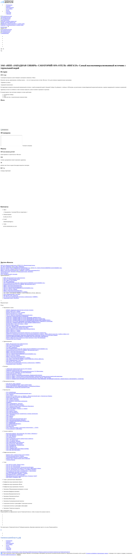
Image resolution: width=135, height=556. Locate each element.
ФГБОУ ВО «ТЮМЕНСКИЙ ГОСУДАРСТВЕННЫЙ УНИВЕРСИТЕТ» (23, 317)
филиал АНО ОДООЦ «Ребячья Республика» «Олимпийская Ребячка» (23, 386)
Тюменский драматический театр (14, 370)
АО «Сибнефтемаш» (11, 392)
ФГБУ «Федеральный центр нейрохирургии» (14, 277)
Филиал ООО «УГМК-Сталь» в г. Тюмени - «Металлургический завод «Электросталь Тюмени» (29, 396)
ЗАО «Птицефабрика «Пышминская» (15, 445)
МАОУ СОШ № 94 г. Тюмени (13, 311)
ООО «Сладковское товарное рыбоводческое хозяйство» (19, 438)
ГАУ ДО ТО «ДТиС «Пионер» (13, 383)
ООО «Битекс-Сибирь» (11, 411)
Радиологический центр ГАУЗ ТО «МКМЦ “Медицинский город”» (19, 284)
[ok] (4, 38)
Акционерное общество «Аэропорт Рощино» (17, 457)
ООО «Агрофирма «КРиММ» (13, 441)
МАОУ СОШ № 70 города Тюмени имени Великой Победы (20, 328)
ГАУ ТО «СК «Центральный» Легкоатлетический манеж (19, 467)
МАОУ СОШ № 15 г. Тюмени (13, 330)
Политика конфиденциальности (30, 551)
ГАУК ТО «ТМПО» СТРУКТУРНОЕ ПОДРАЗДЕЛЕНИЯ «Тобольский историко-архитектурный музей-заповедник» (34, 376)
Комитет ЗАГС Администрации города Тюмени (17, 454)
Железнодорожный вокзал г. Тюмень (15, 456)
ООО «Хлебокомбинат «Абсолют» (14, 403)
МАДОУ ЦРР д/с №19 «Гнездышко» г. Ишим (17, 323)
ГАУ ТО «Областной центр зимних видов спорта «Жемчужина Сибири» (23, 468)
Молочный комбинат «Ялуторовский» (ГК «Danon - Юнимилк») (21, 433)
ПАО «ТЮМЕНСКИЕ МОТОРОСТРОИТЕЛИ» (17, 421)
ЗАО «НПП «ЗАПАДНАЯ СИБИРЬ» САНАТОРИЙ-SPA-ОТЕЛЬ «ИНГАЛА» (25, 359)
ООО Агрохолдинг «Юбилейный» (14, 443)
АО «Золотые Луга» (11, 437)
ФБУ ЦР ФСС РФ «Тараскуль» (10, 295)
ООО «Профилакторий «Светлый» (11, 294)
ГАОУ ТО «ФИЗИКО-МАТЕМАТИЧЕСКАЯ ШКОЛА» (19, 326)
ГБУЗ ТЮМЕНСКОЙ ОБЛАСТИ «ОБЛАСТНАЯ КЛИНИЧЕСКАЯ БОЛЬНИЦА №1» (24, 282)
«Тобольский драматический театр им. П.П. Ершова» (19, 368)
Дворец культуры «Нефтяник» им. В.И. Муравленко (18, 372)
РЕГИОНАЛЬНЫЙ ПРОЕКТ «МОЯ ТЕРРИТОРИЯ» (19, 384)
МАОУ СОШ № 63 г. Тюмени (13, 331)
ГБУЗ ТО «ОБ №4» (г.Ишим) (10, 289)
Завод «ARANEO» (10, 414)
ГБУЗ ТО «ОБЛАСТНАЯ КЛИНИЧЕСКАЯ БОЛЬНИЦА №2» (18, 288)
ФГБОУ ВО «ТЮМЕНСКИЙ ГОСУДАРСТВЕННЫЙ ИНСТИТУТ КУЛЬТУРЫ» (25, 318)
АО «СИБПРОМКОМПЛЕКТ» (13, 423)
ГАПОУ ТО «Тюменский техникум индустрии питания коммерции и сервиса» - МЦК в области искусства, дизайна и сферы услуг (37, 334)
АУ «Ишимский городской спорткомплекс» (16, 472)
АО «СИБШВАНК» (11, 422)
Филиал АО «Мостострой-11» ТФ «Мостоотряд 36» (18, 397)
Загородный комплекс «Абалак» (14, 373)
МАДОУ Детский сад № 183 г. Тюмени (15, 312)
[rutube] (4, 44)
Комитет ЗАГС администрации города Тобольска (18, 458)
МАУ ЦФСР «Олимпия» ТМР (13, 477)
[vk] (4, 36)
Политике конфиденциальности (8, 554)
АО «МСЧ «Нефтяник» (9, 281)
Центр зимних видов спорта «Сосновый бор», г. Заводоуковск (21, 470)
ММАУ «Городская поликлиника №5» (12, 285)
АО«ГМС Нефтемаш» (11, 425)
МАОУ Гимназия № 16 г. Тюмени (14, 313)
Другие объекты (4, 273)
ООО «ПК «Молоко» (11, 436)
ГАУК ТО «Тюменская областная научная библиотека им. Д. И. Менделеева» (24, 371)
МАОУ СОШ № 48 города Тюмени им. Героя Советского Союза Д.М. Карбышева (25, 337)
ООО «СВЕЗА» (10, 394)
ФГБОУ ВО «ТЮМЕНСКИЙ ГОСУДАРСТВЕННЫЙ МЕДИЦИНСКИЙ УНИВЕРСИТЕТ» (28, 320)
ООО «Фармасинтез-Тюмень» (13, 407)
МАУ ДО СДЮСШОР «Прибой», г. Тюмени (16, 473)
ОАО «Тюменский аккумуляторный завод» (16, 418)
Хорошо (18, 554)
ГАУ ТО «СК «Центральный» (13, 465)
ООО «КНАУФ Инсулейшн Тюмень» (15, 404)
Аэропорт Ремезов (10, 459)
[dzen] (4, 46)
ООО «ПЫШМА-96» (11, 446)
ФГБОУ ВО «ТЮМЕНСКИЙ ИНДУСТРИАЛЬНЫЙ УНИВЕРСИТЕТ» (23, 322)
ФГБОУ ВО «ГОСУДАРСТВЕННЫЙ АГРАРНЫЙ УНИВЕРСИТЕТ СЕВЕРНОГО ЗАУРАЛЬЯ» (29, 321)
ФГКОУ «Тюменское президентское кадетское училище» (20, 310)
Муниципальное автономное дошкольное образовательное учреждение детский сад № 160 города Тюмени (31, 335)
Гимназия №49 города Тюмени (13, 339)
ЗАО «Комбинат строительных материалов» (16, 401)
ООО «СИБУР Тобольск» (12, 398)
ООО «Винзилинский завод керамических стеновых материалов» (22, 413)
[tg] (4, 40)
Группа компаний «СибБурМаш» (14, 428)
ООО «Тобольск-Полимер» (12, 399)
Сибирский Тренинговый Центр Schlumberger (17, 316)
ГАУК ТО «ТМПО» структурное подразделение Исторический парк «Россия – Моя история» (28, 377)
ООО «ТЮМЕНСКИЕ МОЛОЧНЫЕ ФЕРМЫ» (17, 448)
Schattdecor (8, 402)
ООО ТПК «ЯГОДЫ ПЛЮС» (13, 450)
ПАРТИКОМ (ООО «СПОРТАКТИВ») (15, 474)
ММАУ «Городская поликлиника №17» (12, 290)
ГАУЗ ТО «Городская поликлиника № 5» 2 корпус (15, 291)
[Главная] (7, 2)
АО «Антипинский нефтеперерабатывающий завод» (19, 393)
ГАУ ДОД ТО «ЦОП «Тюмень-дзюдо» (15, 464)
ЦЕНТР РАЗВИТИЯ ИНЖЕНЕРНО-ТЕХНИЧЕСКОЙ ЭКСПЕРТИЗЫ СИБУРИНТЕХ (27, 336)
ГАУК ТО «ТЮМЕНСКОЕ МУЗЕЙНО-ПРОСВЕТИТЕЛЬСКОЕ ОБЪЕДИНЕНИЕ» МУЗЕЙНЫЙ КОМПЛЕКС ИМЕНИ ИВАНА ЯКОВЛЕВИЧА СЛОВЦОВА (45, 378)
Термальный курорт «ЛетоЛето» (11, 298)
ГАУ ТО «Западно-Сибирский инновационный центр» (19, 315)
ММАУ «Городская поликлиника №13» (12, 286)
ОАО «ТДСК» (9, 417)
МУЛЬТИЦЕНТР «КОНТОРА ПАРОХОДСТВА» (18, 387)
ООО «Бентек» (9, 416)
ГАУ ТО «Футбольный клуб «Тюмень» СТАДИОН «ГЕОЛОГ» (21, 469)
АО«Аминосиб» (10, 426)
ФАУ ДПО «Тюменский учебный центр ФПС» (17, 327)
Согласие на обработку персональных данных (12, 551)
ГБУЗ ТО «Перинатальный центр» (11, 279)
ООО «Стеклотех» (10, 409)
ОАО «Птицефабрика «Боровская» (14, 434)
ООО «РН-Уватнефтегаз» (12, 412)
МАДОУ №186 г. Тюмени (12, 325)
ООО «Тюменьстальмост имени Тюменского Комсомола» (20, 406)
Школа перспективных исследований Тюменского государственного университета (26, 332)
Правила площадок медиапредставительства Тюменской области (54, 551)
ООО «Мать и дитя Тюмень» (10, 280)
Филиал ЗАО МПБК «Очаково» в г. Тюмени (16, 408)
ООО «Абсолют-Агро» (11, 447)
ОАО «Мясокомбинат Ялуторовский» (15, 442)
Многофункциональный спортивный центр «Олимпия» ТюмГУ (21, 476)
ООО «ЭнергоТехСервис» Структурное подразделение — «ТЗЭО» (22, 427)
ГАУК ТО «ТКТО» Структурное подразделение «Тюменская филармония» (24, 375)
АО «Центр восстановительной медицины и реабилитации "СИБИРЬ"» (20, 296)
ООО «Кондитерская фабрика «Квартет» (16, 420)
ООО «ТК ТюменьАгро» (12, 439)
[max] (4, 42)
